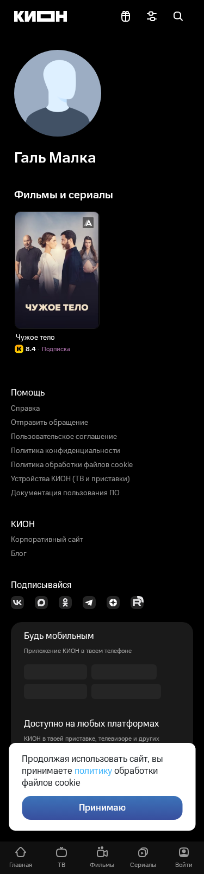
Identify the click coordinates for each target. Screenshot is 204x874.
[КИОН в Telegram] (92, 602)
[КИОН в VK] (20, 602)
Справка (25, 408)
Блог (19, 554)
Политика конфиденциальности (65, 451)
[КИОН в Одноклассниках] (68, 602)
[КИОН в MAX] (44, 602)
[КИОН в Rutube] (140, 602)
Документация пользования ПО (65, 493)
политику (93, 771)
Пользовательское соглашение (64, 437)
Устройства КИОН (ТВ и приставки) (70, 479)
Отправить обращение (49, 423)
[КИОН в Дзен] (116, 602)
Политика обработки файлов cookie (72, 465)
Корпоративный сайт (47, 540)
